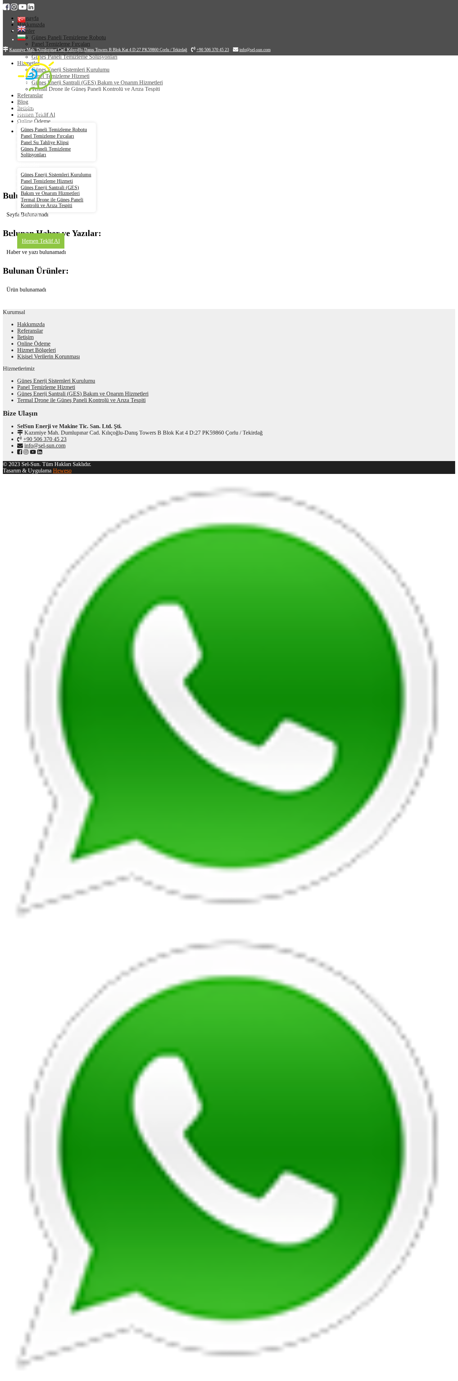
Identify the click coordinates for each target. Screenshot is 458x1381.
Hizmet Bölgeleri (36, 350)
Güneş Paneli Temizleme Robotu (54, 129)
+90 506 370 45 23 (45, 439)
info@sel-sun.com (44, 445)
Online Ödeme (33, 344)
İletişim (25, 337)
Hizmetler (28, 164)
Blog (22, 228)
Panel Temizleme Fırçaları (47, 136)
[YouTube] (22, 7)
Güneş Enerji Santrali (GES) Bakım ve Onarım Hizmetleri (50, 190)
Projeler (26, 222)
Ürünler (26, 119)
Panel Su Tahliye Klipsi (45, 142)
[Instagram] (14, 7)
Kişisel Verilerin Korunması (48, 356)
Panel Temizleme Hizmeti (47, 181)
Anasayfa (28, 106)
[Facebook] (6, 7)
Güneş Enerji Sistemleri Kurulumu (56, 174)
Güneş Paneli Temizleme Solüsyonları (46, 151)
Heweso (62, 470)
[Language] (21, 21)
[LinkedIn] (31, 7)
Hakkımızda (31, 113)
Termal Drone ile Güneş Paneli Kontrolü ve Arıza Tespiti (52, 202)
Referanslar (30, 215)
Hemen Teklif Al (41, 241)
